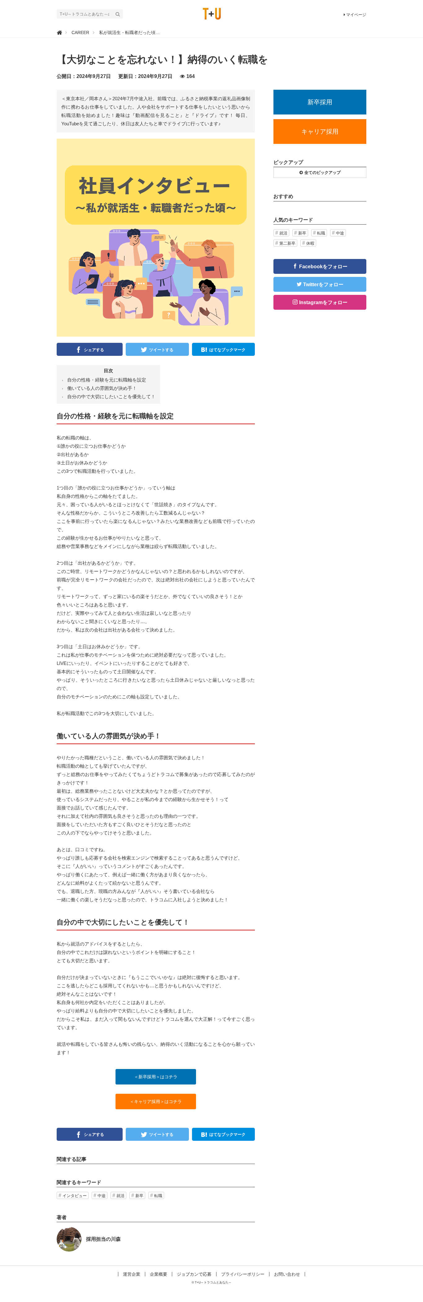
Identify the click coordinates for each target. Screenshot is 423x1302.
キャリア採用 (319, 131)
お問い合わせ (287, 1274)
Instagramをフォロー (323, 302)
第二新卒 (287, 243)
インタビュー (75, 1195)
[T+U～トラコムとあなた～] (211, 13)
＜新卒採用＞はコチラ (155, 1076)
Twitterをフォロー (323, 284)
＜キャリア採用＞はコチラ (156, 1101)
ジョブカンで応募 (194, 1274)
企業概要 (158, 1274)
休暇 (310, 243)
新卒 (139, 1195)
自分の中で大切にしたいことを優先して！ (111, 396)
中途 (102, 1195)
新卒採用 (319, 102)
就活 (120, 1195)
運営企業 (131, 1274)
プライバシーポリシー (242, 1274)
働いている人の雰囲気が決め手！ (102, 388)
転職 (158, 1195)
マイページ (356, 14)
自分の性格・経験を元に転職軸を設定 (106, 379)
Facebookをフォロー (323, 266)
